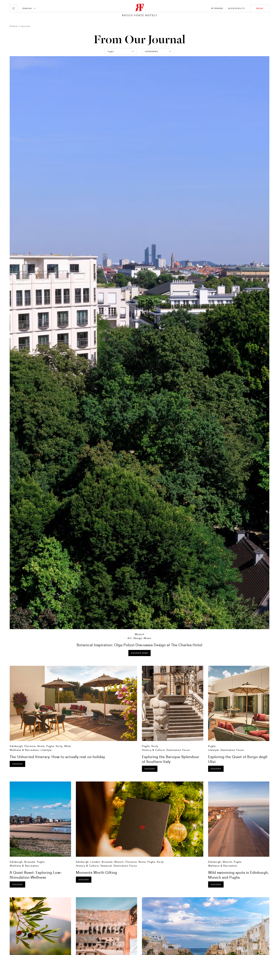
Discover (17, 764)
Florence (30, 746)
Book (259, 8)
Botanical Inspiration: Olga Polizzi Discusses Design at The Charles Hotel (139, 645)
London (95, 861)
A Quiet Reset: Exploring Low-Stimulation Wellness (36, 875)
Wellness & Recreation (24, 749)
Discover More (139, 653)
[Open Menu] (13, 8)
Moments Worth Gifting (96, 872)
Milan (67, 746)
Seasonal (106, 865)
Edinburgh (16, 746)
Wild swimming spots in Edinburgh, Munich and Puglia (238, 875)
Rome (41, 746)
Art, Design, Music (140, 638)
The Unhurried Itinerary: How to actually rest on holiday (57, 756)
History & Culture (153, 749)
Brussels (29, 861)
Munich (139, 634)
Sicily (59, 746)
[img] (73, 703)
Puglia (50, 746)
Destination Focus (178, 749)
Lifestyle (46, 749)
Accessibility (236, 8)
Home (13, 26)
